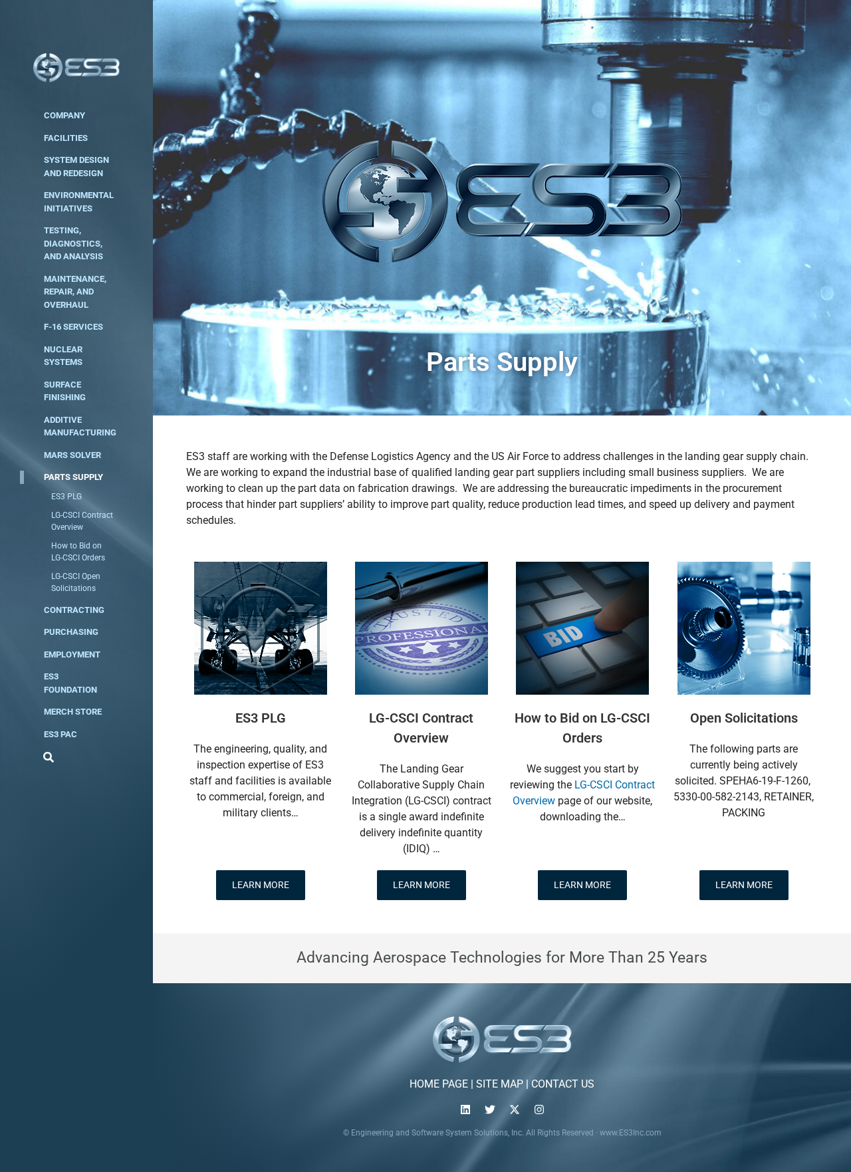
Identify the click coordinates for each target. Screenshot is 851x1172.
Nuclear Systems (63, 356)
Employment (72, 654)
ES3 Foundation (70, 683)
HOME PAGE (439, 1084)
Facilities (66, 138)
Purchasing (71, 632)
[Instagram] (539, 1109)
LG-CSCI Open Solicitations (75, 582)
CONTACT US (562, 1084)
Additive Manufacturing (80, 426)
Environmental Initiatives (79, 201)
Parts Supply (73, 477)
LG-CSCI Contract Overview (82, 521)
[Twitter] (490, 1109)
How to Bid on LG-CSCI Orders (78, 551)
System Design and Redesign (76, 166)
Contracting (74, 610)
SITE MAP (499, 1084)
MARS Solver (72, 455)
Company (64, 115)
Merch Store (73, 712)
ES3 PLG (66, 496)
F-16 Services (73, 327)
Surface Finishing (65, 391)
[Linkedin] (465, 1109)
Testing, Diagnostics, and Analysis (73, 243)
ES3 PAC (60, 734)
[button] (47, 757)
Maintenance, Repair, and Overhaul (75, 292)
